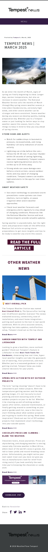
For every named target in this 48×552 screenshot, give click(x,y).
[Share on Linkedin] (20, 512)
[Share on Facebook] (11, 512)
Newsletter (15, 506)
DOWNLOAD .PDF (13, 495)
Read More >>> (9, 334)
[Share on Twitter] (15, 512)
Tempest (16, 37)
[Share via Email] (25, 511)
